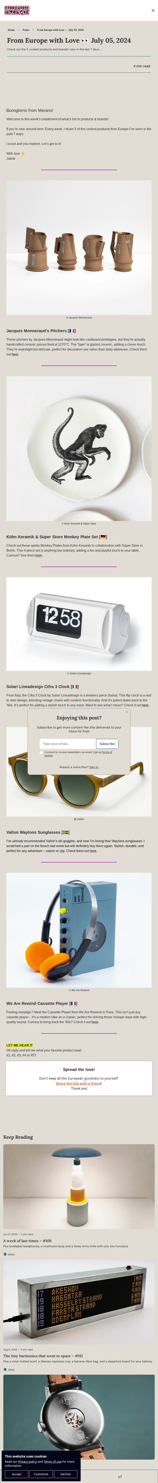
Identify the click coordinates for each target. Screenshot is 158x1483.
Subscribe (107, 744)
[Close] (126, 711)
